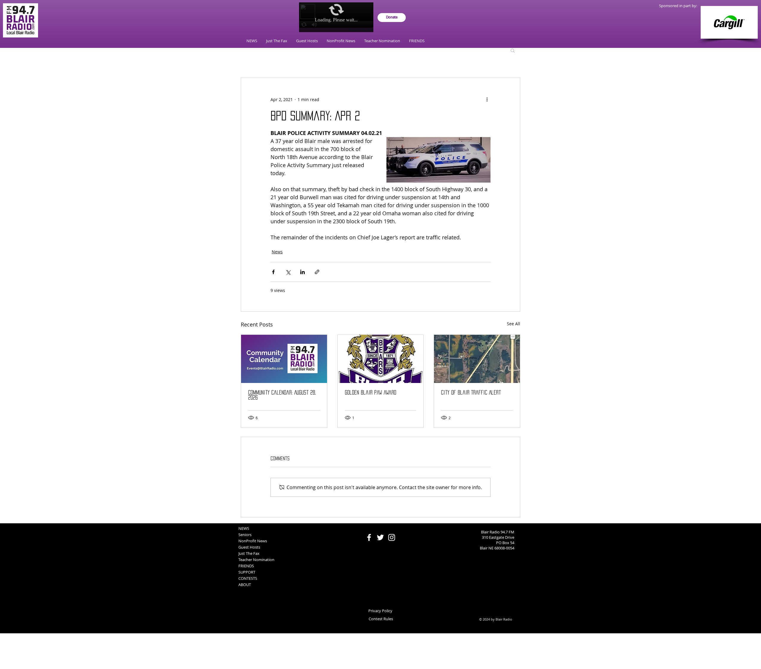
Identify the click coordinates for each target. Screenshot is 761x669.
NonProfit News (252, 541)
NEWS (243, 528)
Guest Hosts (249, 547)
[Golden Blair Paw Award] (381, 359)
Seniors (244, 534)
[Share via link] (317, 272)
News (277, 252)
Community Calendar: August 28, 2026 (282, 395)
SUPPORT (246, 572)
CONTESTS (247, 578)
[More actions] (486, 99)
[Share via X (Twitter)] (288, 272)
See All (513, 323)
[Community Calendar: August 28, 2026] (284, 359)
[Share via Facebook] (273, 272)
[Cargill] (729, 22)
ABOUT (244, 584)
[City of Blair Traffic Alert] (477, 359)
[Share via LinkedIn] (302, 272)
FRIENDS (246, 566)
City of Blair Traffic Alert (471, 392)
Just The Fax (249, 553)
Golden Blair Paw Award (370, 392)
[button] (512, 50)
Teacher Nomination (256, 559)
